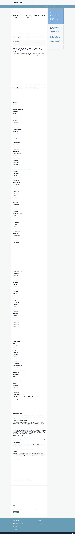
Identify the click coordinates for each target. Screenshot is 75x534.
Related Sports (52, 18)
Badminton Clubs (53, 11)
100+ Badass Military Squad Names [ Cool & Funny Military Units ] (23, 480)
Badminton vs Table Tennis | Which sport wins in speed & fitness (55, 37)
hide (18, 41)
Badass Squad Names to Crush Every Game (28, 449)
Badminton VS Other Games (55, 14)
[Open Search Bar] (61, 6)
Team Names (52, 21)
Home (32, 6)
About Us (40, 522)
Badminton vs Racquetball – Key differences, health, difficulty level (55, 33)
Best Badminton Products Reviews (19, 524)
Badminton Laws (53, 12)
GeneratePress (43, 532)
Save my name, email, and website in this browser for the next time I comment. (26, 509)
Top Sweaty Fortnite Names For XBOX (27, 169)
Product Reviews (48, 6)
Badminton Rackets (56, 6)
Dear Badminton (17, 2)
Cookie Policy (40, 523)
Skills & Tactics (42, 6)
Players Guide (36, 6)
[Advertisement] (29, 27)
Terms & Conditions (41, 524)
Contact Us (40, 520)
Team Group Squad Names (55, 19)
